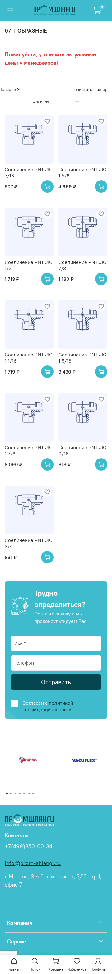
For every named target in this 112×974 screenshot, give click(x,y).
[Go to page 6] (29, 793)
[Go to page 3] (15, 793)
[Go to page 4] (20, 793)
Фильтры (41, 102)
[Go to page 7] (33, 793)
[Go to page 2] (11, 793)
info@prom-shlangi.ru (33, 863)
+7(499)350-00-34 (28, 846)
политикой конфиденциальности (47, 706)
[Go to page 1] (7, 793)
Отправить (56, 682)
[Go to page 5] (24, 793)
